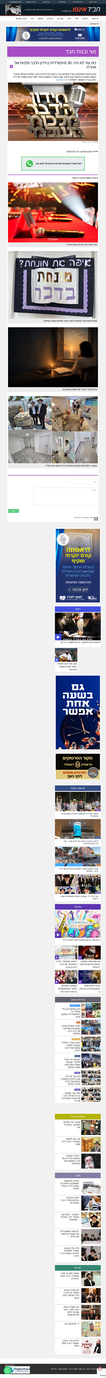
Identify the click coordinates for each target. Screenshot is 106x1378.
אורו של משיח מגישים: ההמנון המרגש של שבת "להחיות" (90, 964)
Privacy (103, 1375)
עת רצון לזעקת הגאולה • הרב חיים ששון (71, 1141)
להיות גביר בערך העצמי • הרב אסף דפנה (70, 1343)
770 (76, 18)
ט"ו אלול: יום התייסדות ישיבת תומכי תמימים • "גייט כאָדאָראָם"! (72, 1030)
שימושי (40, 18)
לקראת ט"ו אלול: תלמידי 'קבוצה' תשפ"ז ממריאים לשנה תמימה (72, 1097)
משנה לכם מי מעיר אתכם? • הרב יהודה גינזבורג (69, 1276)
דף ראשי (95, 18)
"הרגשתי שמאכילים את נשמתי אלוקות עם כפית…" (69, 1234)
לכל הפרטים (62, 80)
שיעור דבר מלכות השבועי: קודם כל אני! (71, 1125)
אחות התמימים (86, 151)
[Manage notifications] (100, 1368)
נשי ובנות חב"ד (77, 2)
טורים (78, 1267)
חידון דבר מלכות (73, 151)
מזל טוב (60, 18)
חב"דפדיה (62, 2)
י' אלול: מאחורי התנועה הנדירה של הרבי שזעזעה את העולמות (71, 1159)
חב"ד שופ (46, 2)
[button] (7, 1370)
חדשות (85, 18)
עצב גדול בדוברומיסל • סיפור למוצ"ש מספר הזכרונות (67, 667)
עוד (32, 18)
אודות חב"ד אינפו (93, 1369)
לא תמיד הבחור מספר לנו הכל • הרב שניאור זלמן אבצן (71, 1294)
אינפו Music (21, 18)
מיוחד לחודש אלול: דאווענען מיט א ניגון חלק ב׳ (90, 989)
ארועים (50, 18)
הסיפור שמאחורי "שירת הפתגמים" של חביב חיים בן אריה (66, 964)
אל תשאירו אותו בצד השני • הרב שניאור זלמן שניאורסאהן (71, 1311)
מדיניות (54, 1369)
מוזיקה (77, 906)
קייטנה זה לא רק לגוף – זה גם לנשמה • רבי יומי (80, 642)
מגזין (77, 1175)
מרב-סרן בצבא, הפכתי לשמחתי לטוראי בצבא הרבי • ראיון (69, 1252)
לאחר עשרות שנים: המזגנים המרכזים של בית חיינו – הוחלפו (71, 1063)
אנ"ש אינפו (94, 24)
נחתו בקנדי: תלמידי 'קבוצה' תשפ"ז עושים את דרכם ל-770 (70, 1080)
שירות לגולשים (75, 1039)
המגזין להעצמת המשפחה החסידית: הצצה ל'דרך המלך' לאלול (69, 1185)
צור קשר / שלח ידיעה (77, 1369)
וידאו (69, 18)
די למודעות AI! (72, 1324)
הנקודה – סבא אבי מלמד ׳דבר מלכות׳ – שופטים (69, 1217)
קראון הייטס (76, 1073)
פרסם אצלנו (62, 1369)
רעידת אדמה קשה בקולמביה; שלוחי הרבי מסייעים (71, 1012)
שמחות (98, 810)
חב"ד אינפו (93, 2)
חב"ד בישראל (30, 2)
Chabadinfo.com (15, 2)
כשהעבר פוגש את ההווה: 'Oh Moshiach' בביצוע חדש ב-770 (67, 989)
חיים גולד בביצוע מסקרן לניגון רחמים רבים (81, 940)
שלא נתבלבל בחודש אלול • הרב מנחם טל (70, 1200)
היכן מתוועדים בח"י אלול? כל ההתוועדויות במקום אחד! (70, 1046)
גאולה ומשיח (78, 1116)
